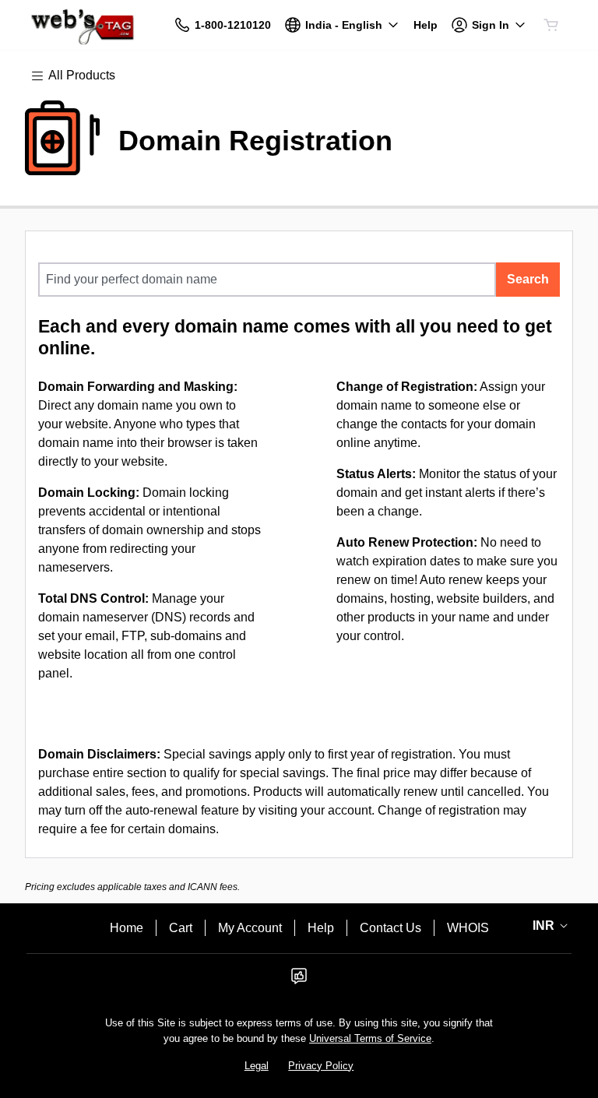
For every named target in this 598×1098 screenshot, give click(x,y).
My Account (250, 927)
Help (321, 927)
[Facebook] (299, 980)
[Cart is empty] (551, 25)
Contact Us (390, 927)
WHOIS (468, 927)
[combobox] (267, 279)
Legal (256, 1066)
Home (126, 927)
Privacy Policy (321, 1066)
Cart (180, 927)
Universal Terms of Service (370, 1038)
